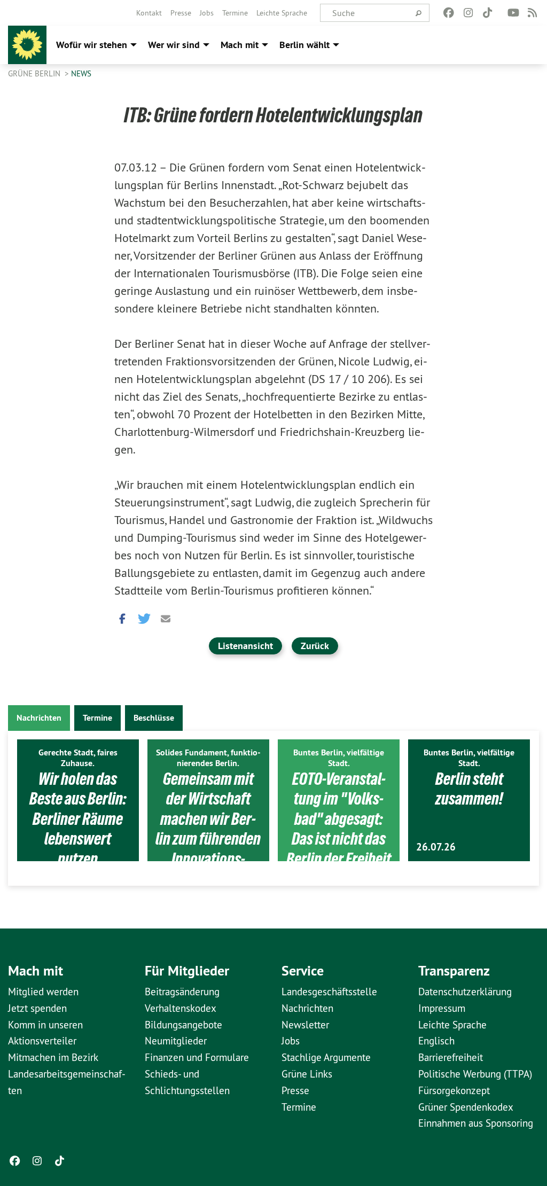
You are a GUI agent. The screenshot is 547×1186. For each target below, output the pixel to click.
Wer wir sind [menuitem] (174, 44)
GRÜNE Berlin (35, 73)
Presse (180, 13)
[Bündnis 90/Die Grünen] (27, 45)
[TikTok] (487, 13)
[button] (122, 616)
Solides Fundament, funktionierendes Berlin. (208, 758)
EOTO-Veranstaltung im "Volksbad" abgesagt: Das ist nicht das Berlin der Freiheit (338, 819)
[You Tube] (513, 13)
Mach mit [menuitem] (240, 44)
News (81, 73)
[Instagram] (468, 13)
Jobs (207, 13)
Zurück (315, 645)
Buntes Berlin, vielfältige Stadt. (338, 758)
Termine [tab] (97, 717)
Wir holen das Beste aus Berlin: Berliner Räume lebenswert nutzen (78, 819)
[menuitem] (149, 13)
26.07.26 (436, 847)
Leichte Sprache (281, 13)
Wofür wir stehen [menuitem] (91, 44)
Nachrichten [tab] (39, 717)
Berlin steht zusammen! (469, 789)
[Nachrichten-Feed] (533, 13)
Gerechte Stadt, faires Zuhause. (78, 758)
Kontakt (149, 13)
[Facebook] (449, 13)
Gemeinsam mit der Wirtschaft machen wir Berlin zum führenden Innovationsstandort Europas (208, 829)
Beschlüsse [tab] (154, 717)
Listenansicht (245, 645)
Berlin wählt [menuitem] (304, 44)
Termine (235, 13)
